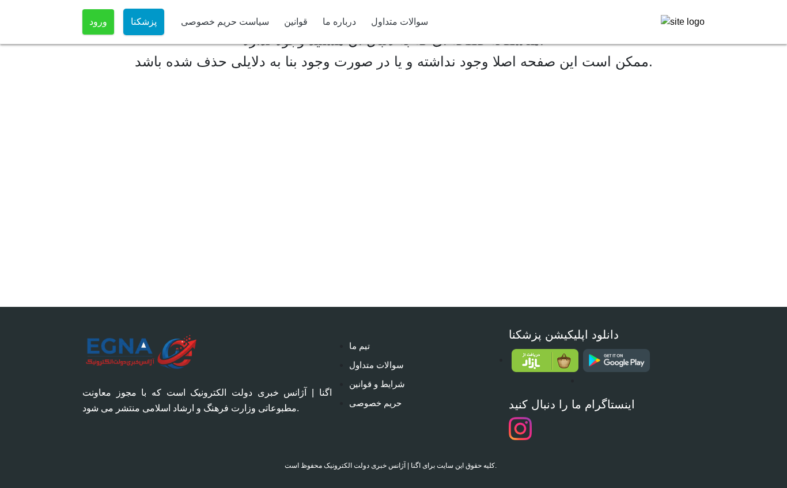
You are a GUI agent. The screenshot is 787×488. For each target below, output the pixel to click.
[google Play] (616, 360)
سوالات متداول (399, 22)
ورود (98, 22)
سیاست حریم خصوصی (225, 22)
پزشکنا (144, 22)
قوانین (296, 22)
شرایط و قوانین (377, 384)
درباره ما (339, 22)
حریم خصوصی (375, 403)
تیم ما (359, 346)
